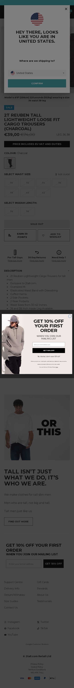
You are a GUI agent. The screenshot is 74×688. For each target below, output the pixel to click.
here (57, 367)
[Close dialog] (69, 316)
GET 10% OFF (48, 350)
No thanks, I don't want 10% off (49, 356)
